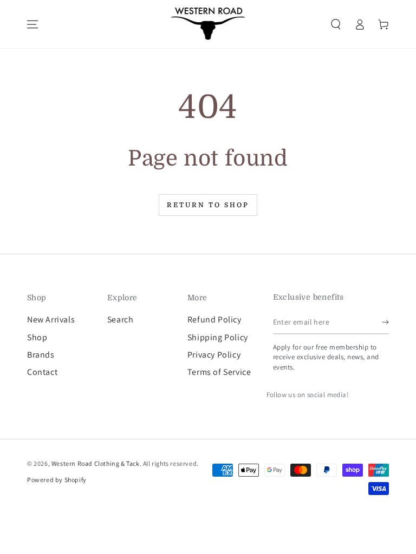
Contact (42, 372)
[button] (336, 24)
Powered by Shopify (57, 480)
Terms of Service (219, 372)
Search (120, 319)
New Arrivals (51, 319)
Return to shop (208, 205)
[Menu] (32, 24)
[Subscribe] (385, 322)
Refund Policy (214, 319)
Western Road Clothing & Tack (95, 463)
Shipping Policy (217, 337)
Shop (37, 337)
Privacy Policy (213, 354)
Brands (41, 354)
